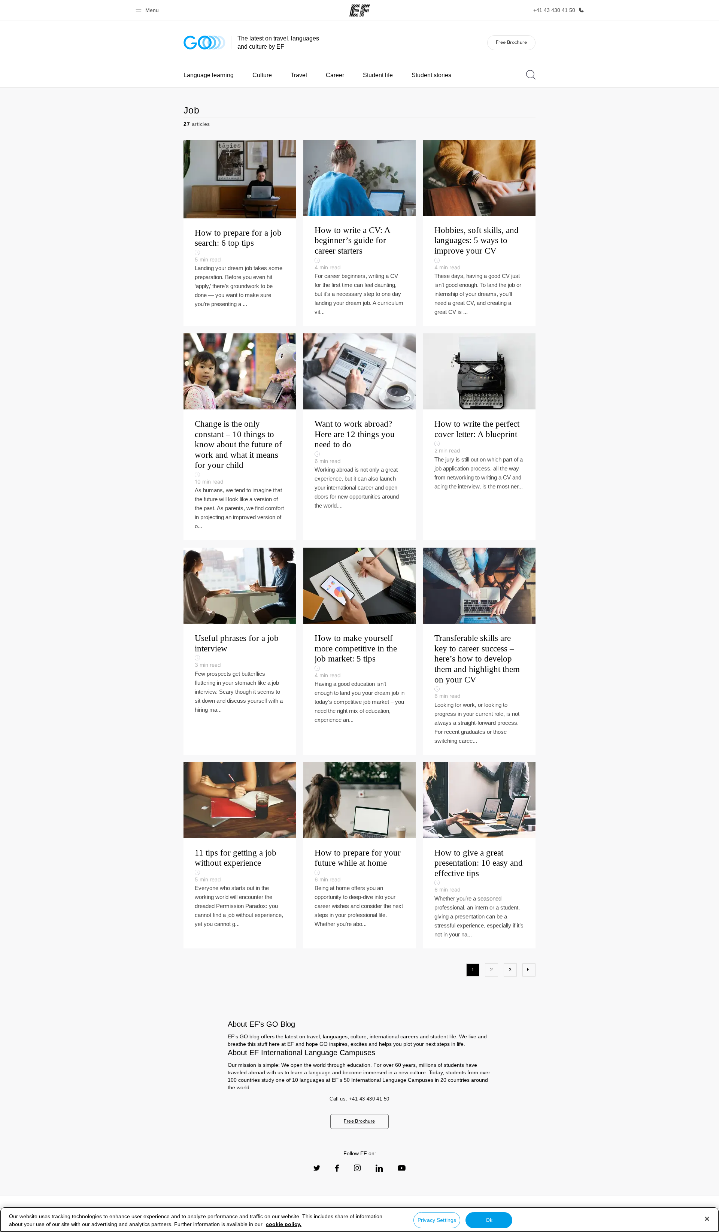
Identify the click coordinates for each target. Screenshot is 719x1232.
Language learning (208, 75)
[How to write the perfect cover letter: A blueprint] (479, 436)
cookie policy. (283, 1224)
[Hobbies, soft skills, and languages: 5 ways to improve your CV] (479, 233)
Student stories (431, 75)
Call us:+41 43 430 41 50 (359, 1099)
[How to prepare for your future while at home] (359, 855)
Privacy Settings (437, 1220)
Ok (489, 1220)
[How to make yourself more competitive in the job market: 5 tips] (359, 651)
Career (335, 75)
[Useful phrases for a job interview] (239, 651)
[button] (148, 10)
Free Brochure (511, 42)
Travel (299, 75)
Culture (262, 75)
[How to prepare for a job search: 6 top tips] (239, 233)
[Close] (707, 1219)
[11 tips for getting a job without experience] (239, 855)
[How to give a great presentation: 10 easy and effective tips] (479, 855)
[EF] (359, 10)
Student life (378, 75)
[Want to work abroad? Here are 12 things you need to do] (359, 436)
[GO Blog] (204, 42)
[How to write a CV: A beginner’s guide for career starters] (359, 233)
